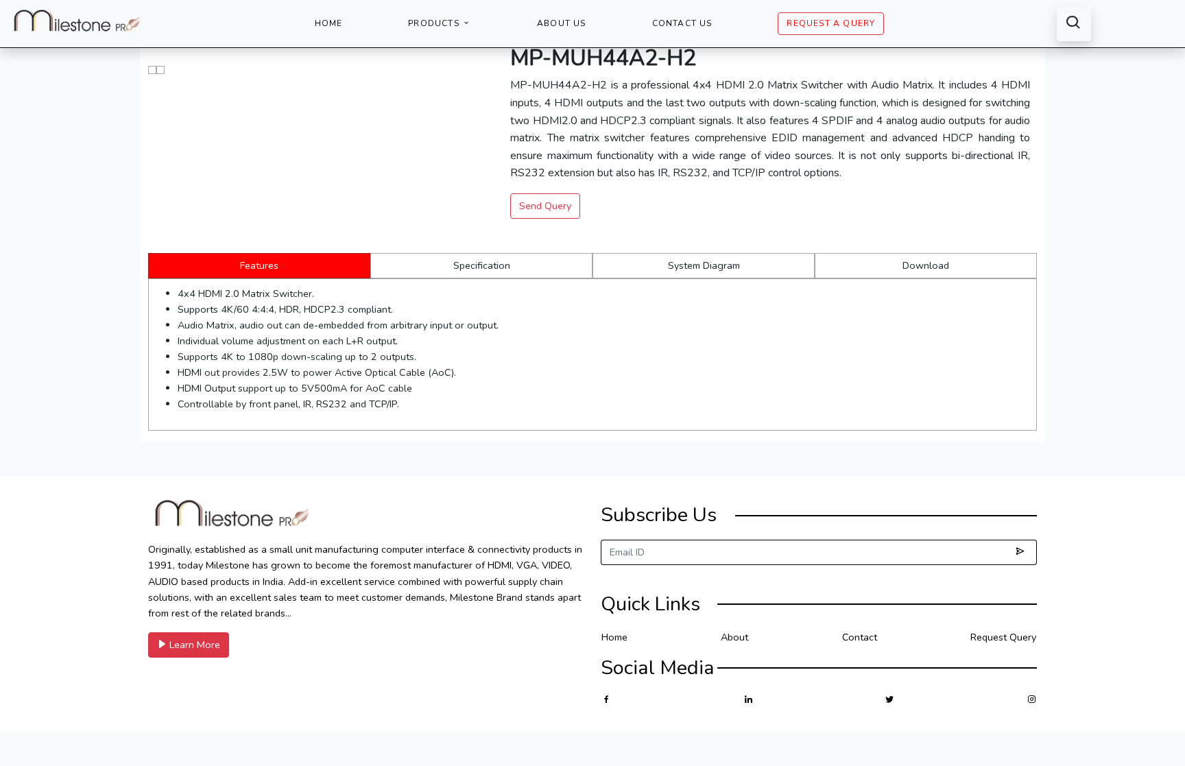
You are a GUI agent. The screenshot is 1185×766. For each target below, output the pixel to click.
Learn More (193, 644)
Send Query (545, 206)
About (734, 637)
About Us (561, 23)
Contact (859, 637)
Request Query (1003, 637)
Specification (481, 265)
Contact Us (682, 23)
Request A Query (831, 23)
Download (925, 265)
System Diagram (704, 265)
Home (329, 23)
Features (259, 265)
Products (435, 23)
